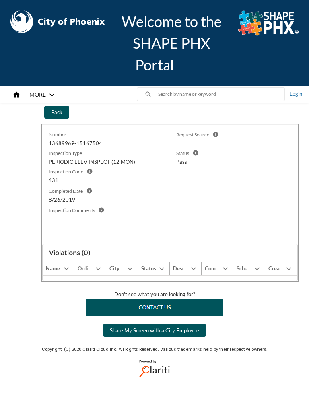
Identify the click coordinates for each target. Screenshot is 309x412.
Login (296, 94)
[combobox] (221, 94)
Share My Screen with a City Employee (154, 330)
